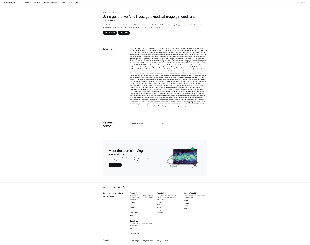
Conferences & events (50, 2)
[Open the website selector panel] (16, 2)
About (77, 2)
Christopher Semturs (151, 25)
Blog (70, 2)
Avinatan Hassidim (109, 25)
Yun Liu (141, 27)
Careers (63, 2)
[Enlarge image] (199, 167)
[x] (111, 187)
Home (104, 12)
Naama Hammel (116, 27)
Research (28, 2)
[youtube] (119, 187)
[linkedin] (115, 187)
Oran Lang (126, 27)
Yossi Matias (135, 27)
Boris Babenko (120, 25)
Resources (37, 2)
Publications (111, 12)
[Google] (106, 240)
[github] (123, 187)
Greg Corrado (185, 25)
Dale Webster (163, 25)
